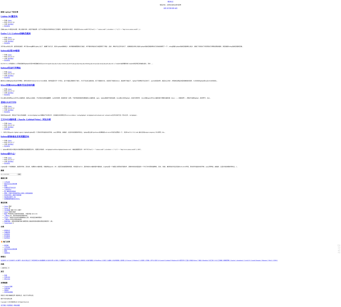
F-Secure (129, 260)
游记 (105, 260)
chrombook (240, 260)
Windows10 (175, 260)
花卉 (157, 260)
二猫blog (7, 215)
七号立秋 (7, 182)
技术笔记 (10, 24)
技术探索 (117, 260)
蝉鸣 (5, 185)
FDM (276, 260)
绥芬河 (182, 260)
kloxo (196, 260)
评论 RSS (7, 279)
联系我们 (10, 305)
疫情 (143, 260)
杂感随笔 (43, 260)
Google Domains (256, 260)
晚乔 (5, 213)
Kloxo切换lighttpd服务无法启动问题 (18, 85)
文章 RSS (7, 277)
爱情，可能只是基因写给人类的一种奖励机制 (18, 193)
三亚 (187, 260)
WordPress (99, 260)
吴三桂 (212, 260)
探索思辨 (227, 260)
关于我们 (3, 305)
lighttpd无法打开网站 (11, 68)
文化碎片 (13, 260)
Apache (233, 260)
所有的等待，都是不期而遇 (12, 195)
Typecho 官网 (8, 286)
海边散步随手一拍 (10, 197)
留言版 (6, 245)
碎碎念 (84, 260)
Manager (265, 260)
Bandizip (206, 260)
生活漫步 (7, 234)
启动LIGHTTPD (8, 102)
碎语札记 (7, 230)
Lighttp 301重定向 (9, 16)
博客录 (6, 290)
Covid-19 (247, 260)
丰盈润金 (7, 288)
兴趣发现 (7, 232)
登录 (172, 8)
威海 (110, 260)
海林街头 (7, 253)
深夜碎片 (64, 260)
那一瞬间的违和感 (10, 191)
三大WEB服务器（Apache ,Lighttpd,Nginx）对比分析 (26, 119)
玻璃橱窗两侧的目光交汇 (12, 199)
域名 (200, 260)
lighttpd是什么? (8, 154)
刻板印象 (7, 221)
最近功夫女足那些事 (10, 184)
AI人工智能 (219, 260)
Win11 (270, 260)
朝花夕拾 (77, 260)
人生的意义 (7, 189)
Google (162, 260)
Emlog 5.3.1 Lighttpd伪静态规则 (16, 33)
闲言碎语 (35, 260)
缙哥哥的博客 (8, 292)
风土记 (29, 260)
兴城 (192, 260)
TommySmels (8, 223)
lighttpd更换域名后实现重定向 (15, 136)
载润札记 (170, 1)
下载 (70, 260)
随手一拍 (21, 260)
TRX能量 (7, 210)
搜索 (19, 174)
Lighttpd (168, 260)
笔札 (57, 260)
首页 (165, 8)
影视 (123, 260)
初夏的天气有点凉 (10, 187)
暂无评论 (7, 26)
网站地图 (17, 305)
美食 (148, 260)
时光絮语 (7, 236)
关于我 (169, 8)
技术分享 (51, 260)
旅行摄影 (91, 260)
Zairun (10, 20)
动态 (176, 8)
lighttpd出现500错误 (10, 51)
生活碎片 (5, 260)
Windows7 (137, 260)
